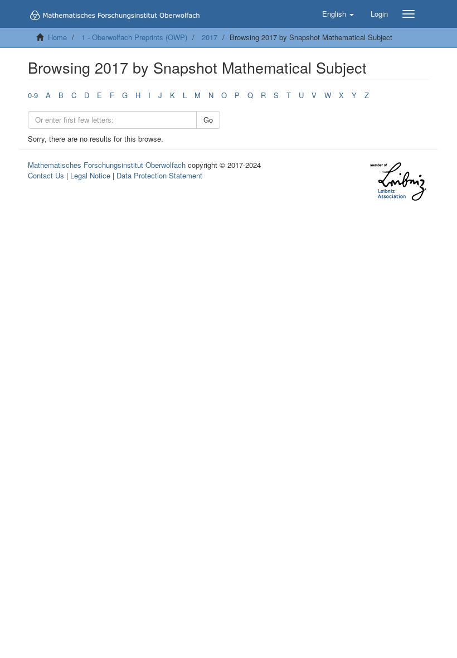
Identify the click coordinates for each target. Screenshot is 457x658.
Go (208, 119)
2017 (209, 37)
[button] (338, 14)
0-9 (33, 95)
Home (57, 37)
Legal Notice (90, 175)
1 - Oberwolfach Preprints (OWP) (134, 37)
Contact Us (46, 175)
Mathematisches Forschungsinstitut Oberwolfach (107, 164)
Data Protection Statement (159, 175)
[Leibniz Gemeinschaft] (397, 181)
